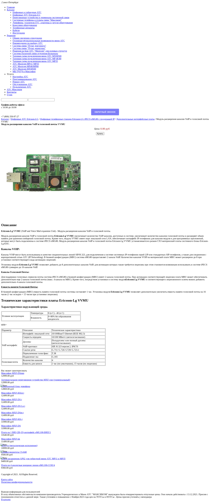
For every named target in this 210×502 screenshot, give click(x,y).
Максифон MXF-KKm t (12, 393)
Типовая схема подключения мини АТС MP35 (35, 61)
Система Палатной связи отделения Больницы (35, 53)
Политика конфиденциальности (16, 482)
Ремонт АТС (19, 82)
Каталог (11, 10)
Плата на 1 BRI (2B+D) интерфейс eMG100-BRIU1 (26, 432)
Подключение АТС (22, 87)
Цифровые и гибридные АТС (27, 12)
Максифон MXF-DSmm (12, 373)
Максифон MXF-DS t (11, 399)
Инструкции (19, 33)
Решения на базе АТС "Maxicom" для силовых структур (40, 51)
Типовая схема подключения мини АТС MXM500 (37, 56)
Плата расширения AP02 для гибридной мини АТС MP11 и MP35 (33, 458)
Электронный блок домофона (15, 386)
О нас (9, 94)
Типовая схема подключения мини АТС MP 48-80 (37, 58)
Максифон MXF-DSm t (12, 412)
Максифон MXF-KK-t (11, 419)
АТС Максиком (14, 89)
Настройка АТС (20, 76)
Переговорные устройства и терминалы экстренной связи (41, 17)
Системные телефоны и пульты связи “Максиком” (37, 20)
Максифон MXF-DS (11, 426)
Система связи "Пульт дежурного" (29, 46)
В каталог (6, 499)
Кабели (16, 30)
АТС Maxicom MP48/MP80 (26, 66)
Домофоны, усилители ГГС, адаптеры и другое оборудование (43, 22)
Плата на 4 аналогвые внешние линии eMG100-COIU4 (28, 465)
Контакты (11, 92)
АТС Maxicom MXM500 (24, 69)
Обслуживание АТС (22, 84)
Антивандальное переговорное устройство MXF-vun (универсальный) (35, 380)
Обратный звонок (105, 112)
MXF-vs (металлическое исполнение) (19, 445)
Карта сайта (7, 479)
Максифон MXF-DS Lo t (13, 406)
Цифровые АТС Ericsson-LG (26, 15)
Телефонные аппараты (24, 28)
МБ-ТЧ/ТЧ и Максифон (24, 71)
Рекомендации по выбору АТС (28, 43)
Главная (11, 7)
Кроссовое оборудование (25, 25)
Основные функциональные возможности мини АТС (39, 40)
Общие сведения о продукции (27, 38)
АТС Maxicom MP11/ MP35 (26, 64)
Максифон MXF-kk (10, 439)
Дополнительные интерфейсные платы (135, 119)
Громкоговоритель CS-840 (14, 452)
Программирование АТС (25, 79)
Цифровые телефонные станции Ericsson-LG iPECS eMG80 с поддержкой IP (77, 119)
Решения (11, 35)
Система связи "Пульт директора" (29, 48)
